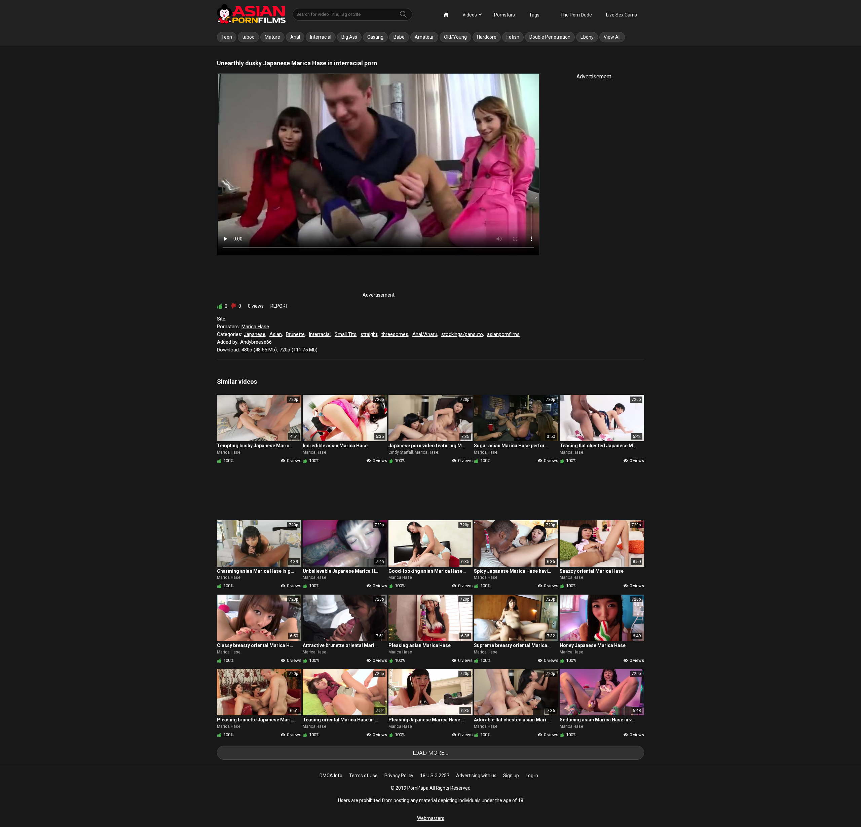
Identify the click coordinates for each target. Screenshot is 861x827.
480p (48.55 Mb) (259, 350)
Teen (226, 37)
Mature (272, 37)
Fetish (513, 37)
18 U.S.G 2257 (434, 775)
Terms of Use (363, 775)
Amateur (424, 37)
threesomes (394, 334)
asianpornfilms (503, 334)
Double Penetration (549, 37)
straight (369, 334)
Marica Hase (255, 327)
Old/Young (455, 37)
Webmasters (430, 818)
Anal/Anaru (424, 334)
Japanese (254, 334)
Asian (275, 334)
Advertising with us (476, 775)
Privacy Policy (398, 775)
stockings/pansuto (462, 334)
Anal (295, 37)
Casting (375, 37)
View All (612, 37)
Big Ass (349, 37)
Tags (534, 14)
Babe (399, 37)
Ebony (587, 37)
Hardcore (486, 37)
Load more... (430, 752)
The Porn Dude (576, 14)
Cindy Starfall (400, 452)
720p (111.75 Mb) (298, 350)
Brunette (295, 334)
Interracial (320, 37)
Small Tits (346, 334)
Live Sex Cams (621, 14)
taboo (248, 37)
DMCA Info (331, 775)
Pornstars (504, 14)
